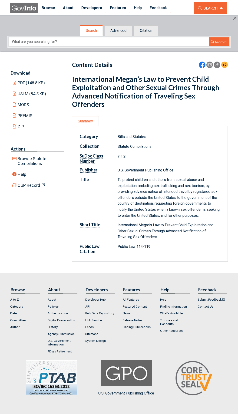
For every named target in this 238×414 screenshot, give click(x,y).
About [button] (68, 8)
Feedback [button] (158, 8)
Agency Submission (61, 334)
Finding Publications (137, 327)
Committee (18, 320)
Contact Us (205, 306)
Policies (53, 306)
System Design (95, 340)
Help (22, 174)
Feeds (89, 327)
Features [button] (118, 8)
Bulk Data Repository (99, 313)
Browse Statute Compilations (32, 161)
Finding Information (173, 306)
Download (20, 73)
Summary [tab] (85, 121)
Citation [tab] (146, 30)
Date (13, 313)
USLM (32, 93)
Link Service (93, 320)
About (52, 299)
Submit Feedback (210, 299)
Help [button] (138, 8)
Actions (18, 148)
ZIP (21, 126)
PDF (31, 82)
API (87, 306)
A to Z (14, 299)
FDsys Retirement (60, 351)
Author (15, 327)
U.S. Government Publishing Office (126, 393)
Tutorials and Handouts (169, 322)
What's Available (171, 313)
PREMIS (25, 115)
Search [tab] (91, 30)
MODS (23, 104)
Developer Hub (95, 299)
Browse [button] (48, 8)
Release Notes (132, 320)
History (53, 327)
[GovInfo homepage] (24, 8)
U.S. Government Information (59, 342)
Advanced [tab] (118, 30)
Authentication (58, 313)
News (126, 313)
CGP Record (29, 185)
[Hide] (235, 18)
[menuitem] (48, 8)
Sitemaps (91, 334)
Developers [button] (91, 8)
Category (16, 306)
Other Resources (171, 330)
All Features (131, 299)
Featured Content (135, 306)
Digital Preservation (61, 320)
